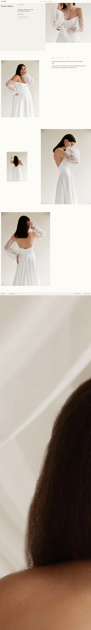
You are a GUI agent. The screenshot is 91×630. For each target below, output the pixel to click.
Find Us (50, 1)
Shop (40, 1)
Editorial (45, 1)
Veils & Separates (21, 4)
